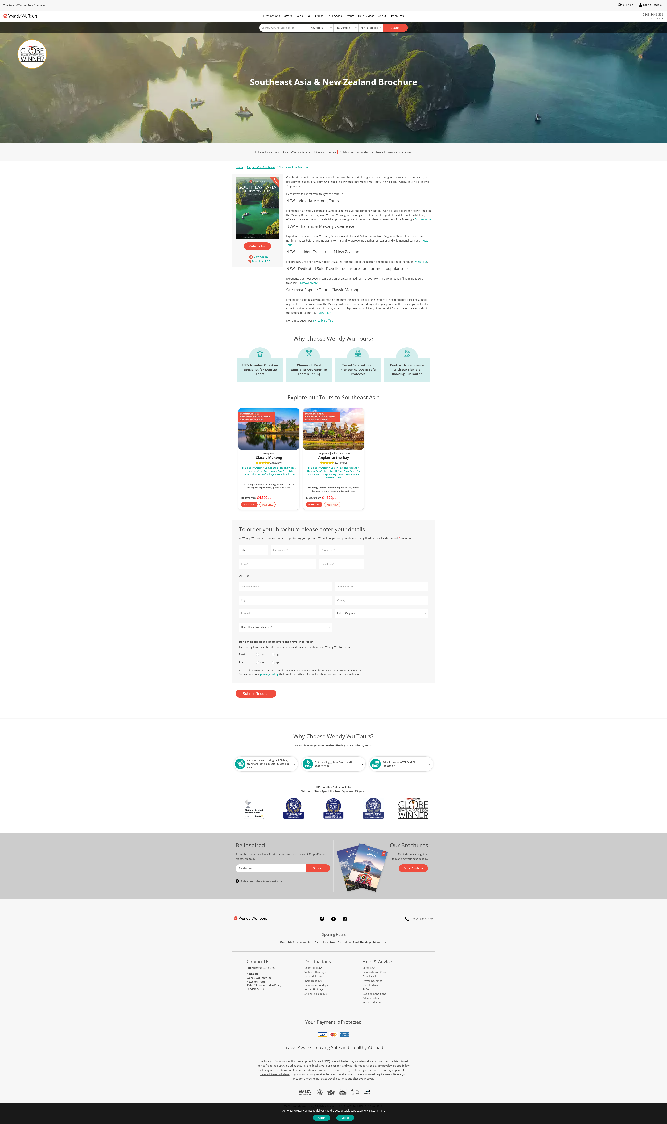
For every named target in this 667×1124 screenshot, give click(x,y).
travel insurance (337, 1078)
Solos (299, 16)
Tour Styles (334, 16)
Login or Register (652, 4)
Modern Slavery (372, 1002)
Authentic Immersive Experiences (392, 152)
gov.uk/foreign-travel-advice (365, 1070)
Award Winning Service (296, 152)
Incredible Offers (323, 320)
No (274, 654)
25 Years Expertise (325, 152)
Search (395, 27)
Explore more (423, 219)
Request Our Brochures (261, 167)
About (382, 16)
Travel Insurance (372, 980)
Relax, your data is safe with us (261, 881)
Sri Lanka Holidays (315, 993)
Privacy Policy (371, 998)
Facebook (322, 919)
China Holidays (313, 967)
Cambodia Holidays (316, 985)
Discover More (309, 283)
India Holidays (313, 980)
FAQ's (366, 989)
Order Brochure (413, 868)
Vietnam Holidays (315, 972)
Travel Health (370, 976)
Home (239, 167)
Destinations (271, 16)
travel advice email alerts (274, 1074)
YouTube (345, 919)
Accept (321, 1118)
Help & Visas (366, 16)
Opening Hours (333, 934)
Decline (345, 1118)
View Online (261, 256)
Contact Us (657, 18)
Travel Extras (370, 985)
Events (350, 16)
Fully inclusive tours (267, 152)
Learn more (378, 1110)
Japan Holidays (313, 976)
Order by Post (257, 246)
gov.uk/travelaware (384, 1065)
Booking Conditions (374, 993)
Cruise (319, 16)
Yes (258, 654)
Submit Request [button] (255, 693)
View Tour (421, 261)
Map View (267, 504)
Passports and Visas (374, 972)
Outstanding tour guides (353, 152)
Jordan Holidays (313, 989)
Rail (309, 16)
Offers (288, 16)
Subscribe (318, 868)
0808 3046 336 (653, 14)
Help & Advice (377, 961)
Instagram (333, 919)
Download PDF (261, 261)
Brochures (397, 16)
